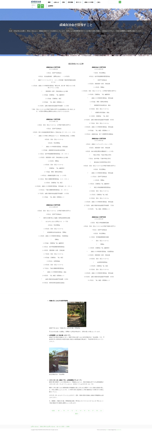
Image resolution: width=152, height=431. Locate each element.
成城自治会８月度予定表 (53, 67)
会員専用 (51, 6)
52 (72, 411)
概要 (50, 2)
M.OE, (107, 429)
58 (97, 411)
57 (93, 411)
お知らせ (57, 2)
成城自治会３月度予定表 (99, 217)
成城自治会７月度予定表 (53, 119)
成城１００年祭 (89, 2)
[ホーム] (36, 3)
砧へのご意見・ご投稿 (63, 426)
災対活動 (71, 2)
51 (68, 411)
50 (64, 411)
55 (84, 411)
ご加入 (98, 2)
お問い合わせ (34, 426)
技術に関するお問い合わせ (47, 426)
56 (88, 411)
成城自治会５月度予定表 (99, 67)
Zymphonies (118, 429)
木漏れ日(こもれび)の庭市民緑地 (58, 301)
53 (76, 411)
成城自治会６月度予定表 (53, 205)
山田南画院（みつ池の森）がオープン (60, 335)
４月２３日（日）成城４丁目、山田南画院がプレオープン (65, 380)
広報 (64, 2)
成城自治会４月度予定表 (99, 138)
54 (80, 411)
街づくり (79, 2)
